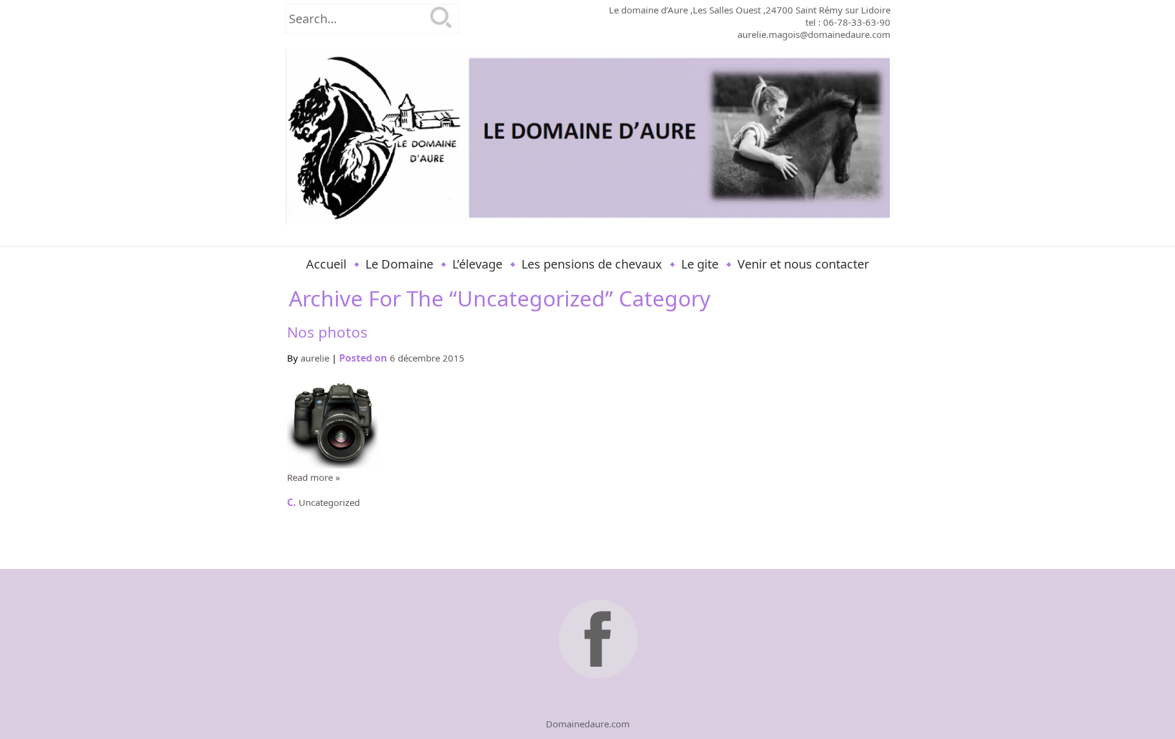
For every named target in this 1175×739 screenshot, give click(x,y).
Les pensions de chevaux (591, 264)
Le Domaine (399, 264)
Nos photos (327, 332)
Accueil (326, 264)
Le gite (699, 264)
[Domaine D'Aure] (587, 137)
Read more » (313, 477)
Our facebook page (600, 641)
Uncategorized (329, 502)
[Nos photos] (333, 465)
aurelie (314, 358)
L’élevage (477, 264)
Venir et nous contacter (803, 264)
